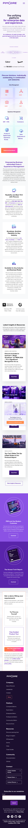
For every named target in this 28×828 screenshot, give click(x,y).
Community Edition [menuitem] (11, 720)
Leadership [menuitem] (9, 689)
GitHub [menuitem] (8, 761)
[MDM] (21, 93)
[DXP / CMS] (7, 120)
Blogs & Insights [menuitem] (10, 735)
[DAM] (7, 104)
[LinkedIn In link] (19, 816)
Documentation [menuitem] (10, 758)
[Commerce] (21, 120)
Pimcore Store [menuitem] (10, 723)
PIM (13, 201)
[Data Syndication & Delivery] (21, 135)
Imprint (6, 821)
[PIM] (7, 93)
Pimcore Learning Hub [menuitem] (12, 732)
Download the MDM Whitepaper (15, 422)
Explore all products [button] (9, 150)
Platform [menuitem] (9, 703)
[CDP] (21, 104)
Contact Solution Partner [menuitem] (11, 771)
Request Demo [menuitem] (11, 777)
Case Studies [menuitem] (10, 749)
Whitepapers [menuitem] (10, 739)
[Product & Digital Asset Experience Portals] (7, 135)
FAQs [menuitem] (7, 746)
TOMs (18, 823)
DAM (19, 201)
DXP (6, 203)
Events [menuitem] (8, 742)
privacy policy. (8, 663)
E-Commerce (12, 203)
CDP (21, 201)
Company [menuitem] (9, 683)
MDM (15, 201)
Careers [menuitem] (8, 693)
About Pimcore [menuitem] (10, 686)
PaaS (19, 239)
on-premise (11, 239)
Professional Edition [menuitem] (11, 717)
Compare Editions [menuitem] (11, 706)
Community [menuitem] (10, 755)
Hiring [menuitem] (9, 697)
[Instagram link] (16, 816)
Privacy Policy (20, 812)
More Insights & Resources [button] (14, 483)
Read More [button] (14, 376)
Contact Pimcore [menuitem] (11, 782)
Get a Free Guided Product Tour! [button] (14, 649)
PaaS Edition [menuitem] (9, 710)
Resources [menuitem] (10, 729)
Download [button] (13, 535)
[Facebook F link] (8, 816)
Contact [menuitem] (9, 767)
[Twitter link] (12, 816)
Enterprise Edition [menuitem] (11, 713)
